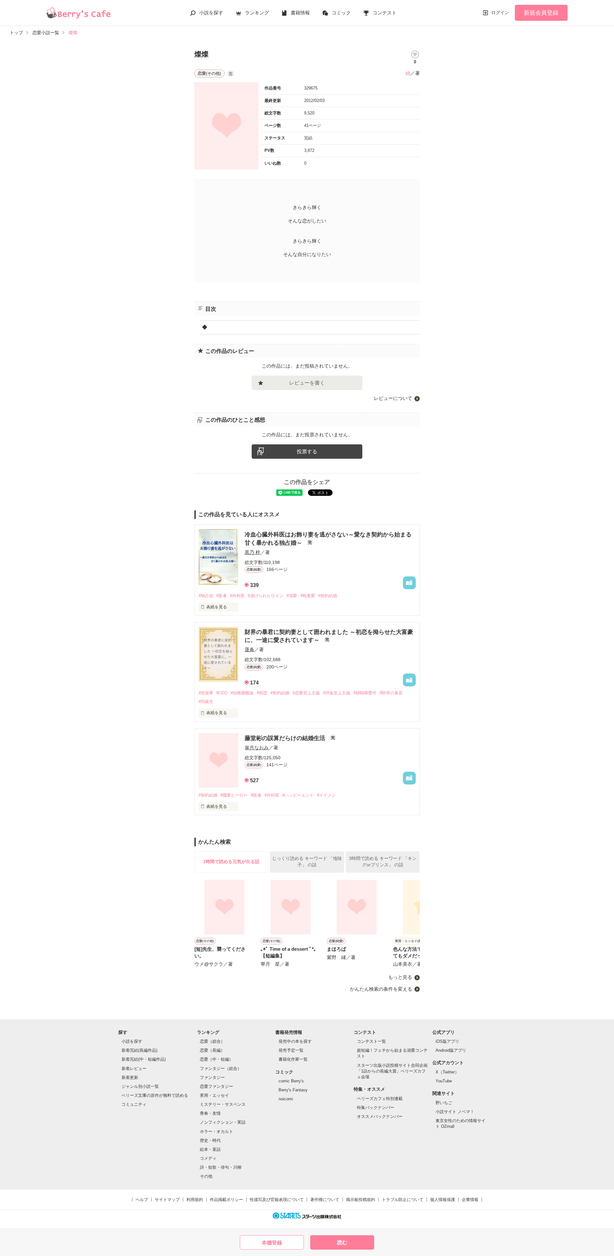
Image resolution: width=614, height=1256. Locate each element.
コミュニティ (134, 1104)
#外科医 (237, 595)
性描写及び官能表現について (277, 1199)
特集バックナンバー (375, 1107)
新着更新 (130, 1077)
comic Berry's (291, 1081)
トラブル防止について (402, 1199)
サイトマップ (167, 1199)
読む (342, 1242)
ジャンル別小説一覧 (140, 1086)
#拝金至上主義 (336, 692)
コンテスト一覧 (371, 1041)
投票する (307, 451)
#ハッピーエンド (298, 795)
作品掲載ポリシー (226, 1199)
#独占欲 (206, 595)
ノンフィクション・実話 (223, 1122)
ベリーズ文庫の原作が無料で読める (155, 1095)
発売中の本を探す (295, 1041)
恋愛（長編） (212, 1050)
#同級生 (206, 701)
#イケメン (326, 795)
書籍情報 (300, 12)
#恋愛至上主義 (306, 692)
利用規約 (194, 1199)
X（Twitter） (447, 1072)
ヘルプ (142, 1199)
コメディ (208, 1158)
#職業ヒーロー (234, 795)
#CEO (221, 692)
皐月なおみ (257, 747)
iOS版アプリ (447, 1041)
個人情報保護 (442, 1199)
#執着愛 (307, 595)
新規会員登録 (541, 13)
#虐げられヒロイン (265, 595)
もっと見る (400, 977)
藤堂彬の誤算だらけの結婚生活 (286, 738)
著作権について (324, 1199)
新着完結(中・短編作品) (144, 1059)
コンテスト (385, 12)
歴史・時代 (210, 1140)
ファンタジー (212, 1077)
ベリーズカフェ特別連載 (380, 1098)
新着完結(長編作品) (139, 1050)
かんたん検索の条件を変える (381, 989)
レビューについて (393, 398)
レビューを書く (307, 383)
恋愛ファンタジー (216, 1086)
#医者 (221, 595)
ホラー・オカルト (216, 1131)
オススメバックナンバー (380, 1116)
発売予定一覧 (291, 1050)
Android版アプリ (451, 1050)
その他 (206, 1176)
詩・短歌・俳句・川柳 (220, 1167)
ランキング (257, 12)
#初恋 (262, 692)
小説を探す (211, 12)
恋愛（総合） (212, 1041)
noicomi (286, 1098)
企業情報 (470, 1199)
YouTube (444, 1081)
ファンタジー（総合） (220, 1068)
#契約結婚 (327, 595)
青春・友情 (210, 1113)
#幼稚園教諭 (242, 692)
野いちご (444, 1102)
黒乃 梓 (252, 552)
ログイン (500, 12)
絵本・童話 (210, 1149)
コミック (341, 12)
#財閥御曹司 (364, 692)
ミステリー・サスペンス (223, 1104)
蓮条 (249, 649)
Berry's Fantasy (293, 1090)
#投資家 (206, 692)
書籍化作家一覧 (293, 1059)
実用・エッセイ (214, 1095)
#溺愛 (292, 595)
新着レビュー (134, 1068)
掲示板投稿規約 (360, 1199)
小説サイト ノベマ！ (455, 1111)
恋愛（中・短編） (216, 1059)
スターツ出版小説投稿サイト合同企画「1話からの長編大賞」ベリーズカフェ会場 (392, 1071)
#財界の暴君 (391, 692)
